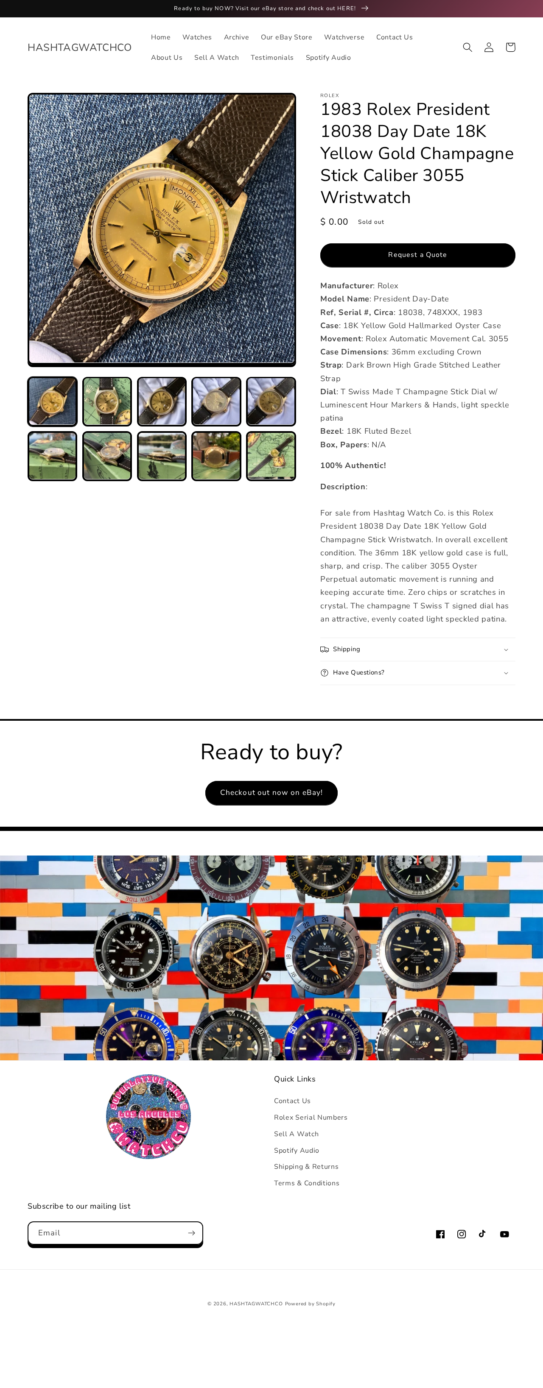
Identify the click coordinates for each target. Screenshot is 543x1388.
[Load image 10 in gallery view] (271, 456)
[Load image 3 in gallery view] (162, 401)
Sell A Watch (296, 1134)
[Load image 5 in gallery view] (271, 401)
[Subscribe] (191, 1233)
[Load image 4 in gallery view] (216, 401)
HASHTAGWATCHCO (256, 1303)
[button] (468, 47)
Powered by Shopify (310, 1303)
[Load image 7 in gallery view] (107, 456)
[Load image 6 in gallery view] (52, 456)
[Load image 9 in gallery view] (216, 456)
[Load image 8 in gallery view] (162, 456)
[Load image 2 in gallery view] (107, 401)
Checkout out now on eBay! (271, 792)
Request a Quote (417, 254)
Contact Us (292, 1101)
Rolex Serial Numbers (311, 1117)
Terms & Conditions (306, 1183)
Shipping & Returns (306, 1166)
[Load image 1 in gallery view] (52, 401)
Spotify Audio (296, 1150)
